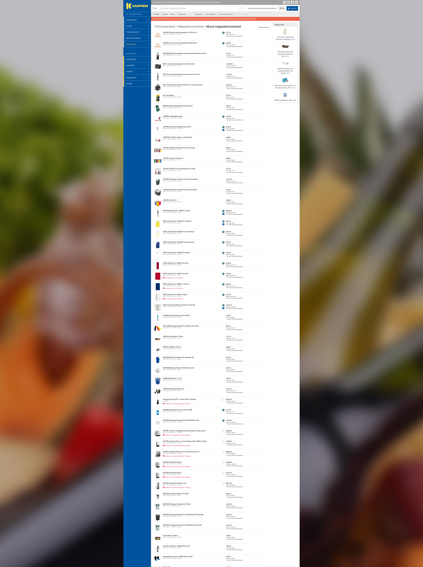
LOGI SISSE (252, 19)
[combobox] (198, 8)
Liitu (282, 8)
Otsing (155, 8)
